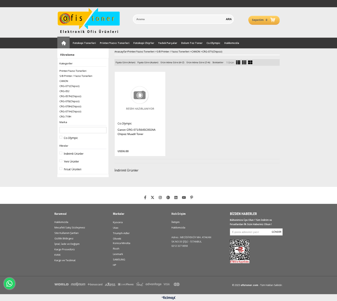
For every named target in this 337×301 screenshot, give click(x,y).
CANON (63, 81)
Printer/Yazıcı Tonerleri (114, 43)
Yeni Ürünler (71, 161)
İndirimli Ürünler (73, 153)
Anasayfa (63, 42)
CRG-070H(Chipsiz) (70, 106)
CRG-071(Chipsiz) (69, 86)
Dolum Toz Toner (192, 43)
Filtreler (63, 145)
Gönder (276, 232)
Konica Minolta (121, 243)
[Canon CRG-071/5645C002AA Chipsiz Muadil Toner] (140, 97)
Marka (63, 122)
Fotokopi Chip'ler (143, 43)
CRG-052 (64, 91)
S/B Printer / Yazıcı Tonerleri (75, 76)
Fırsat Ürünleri (72, 169)
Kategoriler (66, 63)
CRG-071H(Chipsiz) (70, 111)
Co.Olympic (213, 43)
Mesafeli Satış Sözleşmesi (69, 227)
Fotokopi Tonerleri (84, 43)
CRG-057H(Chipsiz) (70, 96)
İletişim (175, 222)
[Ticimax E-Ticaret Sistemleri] (169, 298)
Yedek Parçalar (167, 43)
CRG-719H (65, 116)
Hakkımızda (231, 43)
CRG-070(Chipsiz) (69, 101)
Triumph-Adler (121, 233)
